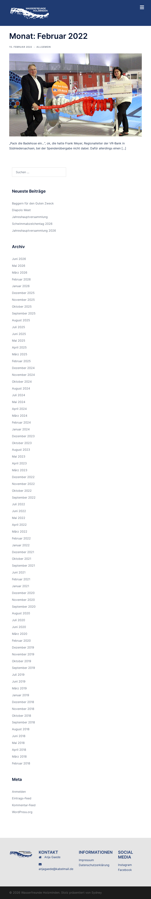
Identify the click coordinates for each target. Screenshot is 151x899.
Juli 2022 (18, 504)
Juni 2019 (18, 681)
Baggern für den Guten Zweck (33, 203)
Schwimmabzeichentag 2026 (32, 224)
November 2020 (23, 600)
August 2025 (21, 320)
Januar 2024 (21, 429)
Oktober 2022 (22, 490)
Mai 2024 (18, 402)
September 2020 (24, 606)
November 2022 (23, 484)
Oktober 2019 (21, 661)
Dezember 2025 (23, 293)
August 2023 (21, 449)
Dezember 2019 (23, 647)
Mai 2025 (18, 340)
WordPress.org (22, 812)
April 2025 (19, 347)
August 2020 (21, 613)
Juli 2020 (18, 620)
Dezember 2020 (23, 593)
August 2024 (21, 388)
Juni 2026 (19, 259)
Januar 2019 (20, 695)
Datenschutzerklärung (94, 865)
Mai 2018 (18, 743)
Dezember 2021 (23, 552)
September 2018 (23, 722)
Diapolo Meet (21, 210)
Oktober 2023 (22, 443)
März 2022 (19, 531)
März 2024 (19, 415)
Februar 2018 (21, 763)
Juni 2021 (18, 572)
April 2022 (19, 524)
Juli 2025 (18, 327)
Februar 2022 (21, 538)
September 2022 (24, 497)
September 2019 (23, 668)
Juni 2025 (19, 334)
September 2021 (23, 565)
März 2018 (19, 756)
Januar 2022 (21, 545)
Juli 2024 (18, 395)
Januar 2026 (21, 286)
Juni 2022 (19, 511)
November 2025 (23, 300)
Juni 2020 (19, 627)
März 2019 (19, 688)
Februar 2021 (21, 579)
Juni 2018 (18, 736)
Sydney (97, 892)
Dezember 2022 (23, 477)
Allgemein (43, 46)
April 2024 (19, 409)
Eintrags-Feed (21, 798)
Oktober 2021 (21, 559)
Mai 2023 (18, 456)
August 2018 (20, 729)
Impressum (86, 860)
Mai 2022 (18, 518)
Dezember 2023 (23, 436)
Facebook (125, 870)
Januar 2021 (20, 586)
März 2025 (19, 354)
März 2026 (19, 272)
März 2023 (19, 470)
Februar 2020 (21, 640)
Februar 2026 (21, 279)
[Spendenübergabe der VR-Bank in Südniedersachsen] (75, 94)
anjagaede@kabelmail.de (56, 869)
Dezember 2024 (23, 368)
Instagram (125, 865)
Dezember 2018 (23, 702)
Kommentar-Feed (24, 805)
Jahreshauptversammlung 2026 (34, 230)
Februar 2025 (21, 361)
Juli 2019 (18, 674)
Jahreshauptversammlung (30, 217)
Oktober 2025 (22, 306)
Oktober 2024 (22, 381)
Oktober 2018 (21, 715)
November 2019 (23, 654)
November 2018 (23, 709)
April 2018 (19, 749)
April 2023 (19, 463)
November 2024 (23, 375)
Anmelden (19, 791)
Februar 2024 (21, 422)
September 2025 (24, 313)
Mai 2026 (18, 266)
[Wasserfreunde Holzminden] (30, 12)
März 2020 (19, 634)
